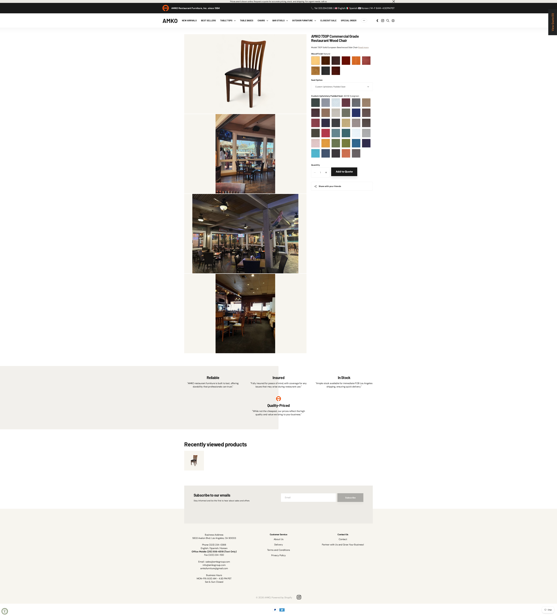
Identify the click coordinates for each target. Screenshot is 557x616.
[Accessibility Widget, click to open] (4, 611)
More (364, 20)
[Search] (387, 20)
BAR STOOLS (278, 20)
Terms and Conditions (278, 550)
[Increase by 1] (326, 172)
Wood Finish (320, 54)
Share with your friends (330, 186)
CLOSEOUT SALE (328, 20)
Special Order (348, 20)
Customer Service (278, 534)
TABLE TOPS (226, 20)
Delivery (278, 544)
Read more (363, 47)
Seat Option (317, 80)
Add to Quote (344, 171)
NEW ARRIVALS (189, 20)
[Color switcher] (377, 20)
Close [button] (394, 1)
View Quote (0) (552, 22)
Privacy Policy (278, 555)
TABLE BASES (246, 20)
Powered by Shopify (282, 597)
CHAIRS (261, 20)
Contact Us (343, 534)
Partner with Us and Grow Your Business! (343, 544)
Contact (343, 539)
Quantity (315, 165)
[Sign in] (393, 20)
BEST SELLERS (208, 20)
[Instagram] (299, 597)
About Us (278, 539)
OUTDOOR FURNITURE (302, 20)
